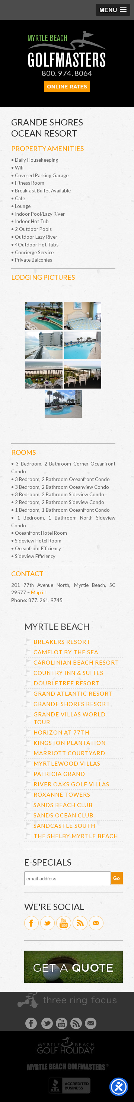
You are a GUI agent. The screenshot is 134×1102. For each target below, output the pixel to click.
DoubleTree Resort (67, 683)
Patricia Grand (59, 773)
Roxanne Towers (62, 794)
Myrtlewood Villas (67, 763)
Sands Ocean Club (63, 815)
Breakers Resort (62, 641)
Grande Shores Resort (72, 703)
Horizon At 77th (61, 732)
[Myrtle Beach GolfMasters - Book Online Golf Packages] (67, 90)
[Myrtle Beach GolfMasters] (67, 65)
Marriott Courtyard (69, 753)
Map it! (39, 592)
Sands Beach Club (63, 805)
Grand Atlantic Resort (73, 693)
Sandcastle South (64, 825)
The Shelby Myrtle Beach (76, 836)
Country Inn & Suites (68, 672)
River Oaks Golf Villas (71, 784)
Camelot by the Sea (66, 652)
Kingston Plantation (70, 742)
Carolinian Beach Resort (76, 662)
